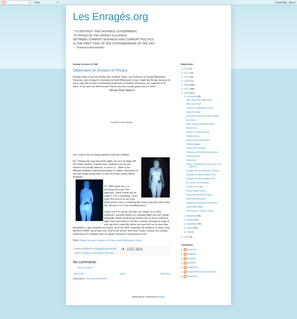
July (189, 232)
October (191, 220)
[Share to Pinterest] (141, 249)
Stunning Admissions (196, 199)
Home (122, 273)
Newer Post (79, 273)
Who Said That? (193, 104)
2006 (187, 93)
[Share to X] (134, 249)
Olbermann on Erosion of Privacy (100, 70)
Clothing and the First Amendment (202, 152)
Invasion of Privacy (106, 240)
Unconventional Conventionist (201, 272)
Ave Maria (191, 120)
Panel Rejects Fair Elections (199, 195)
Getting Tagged (193, 144)
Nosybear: (192, 258)
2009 (187, 81)
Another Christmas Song (197, 132)
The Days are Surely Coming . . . (201, 211)
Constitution (86, 253)
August (190, 228)
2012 (187, 69)
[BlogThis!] (131, 249)
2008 (187, 85)
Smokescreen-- (193, 136)
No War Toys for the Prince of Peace (203, 171)
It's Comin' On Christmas (197, 183)
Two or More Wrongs (196, 148)
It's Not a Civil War (194, 186)
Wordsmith (192, 276)
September (192, 224)
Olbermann (109, 253)
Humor (138, 240)
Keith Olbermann (125, 240)
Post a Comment (85, 267)
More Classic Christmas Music (200, 124)
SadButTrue (192, 267)
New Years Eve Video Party (199, 100)
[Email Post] (122, 249)
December (192, 96)
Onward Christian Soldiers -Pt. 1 (201, 174)
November (192, 216)
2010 (187, 77)
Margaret (191, 254)
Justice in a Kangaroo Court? (199, 108)
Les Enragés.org (110, 16)
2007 (187, 89)
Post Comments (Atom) (96, 278)
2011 (187, 73)
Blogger (161, 297)
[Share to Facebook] (138, 249)
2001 (187, 237)
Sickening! (191, 160)
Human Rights (97, 253)
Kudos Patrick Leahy (196, 191)
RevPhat (191, 263)
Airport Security (87, 240)
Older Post (165, 273)
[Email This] (128, 249)
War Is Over (191, 128)
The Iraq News (193, 156)
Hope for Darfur (193, 112)
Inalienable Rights (194, 207)
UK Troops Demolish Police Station (202, 116)
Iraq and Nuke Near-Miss (198, 140)
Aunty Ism (191, 249)
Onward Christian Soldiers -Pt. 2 (201, 178)
